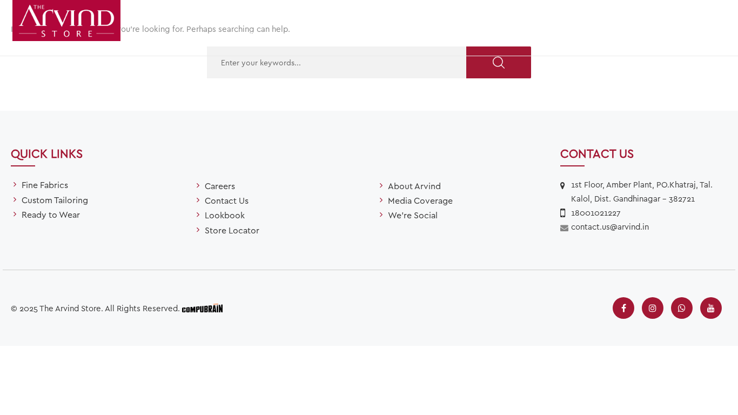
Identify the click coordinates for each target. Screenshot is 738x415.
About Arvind (414, 185)
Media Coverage (420, 200)
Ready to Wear (451, 34)
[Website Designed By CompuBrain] (202, 307)
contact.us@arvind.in (610, 226)
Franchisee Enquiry (650, 34)
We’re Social (413, 215)
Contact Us (227, 200)
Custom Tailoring (351, 34)
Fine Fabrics (258, 34)
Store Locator (544, 34)
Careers (220, 185)
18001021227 (596, 212)
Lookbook (225, 215)
